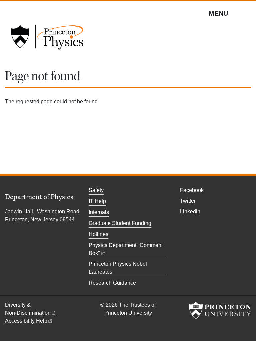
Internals (99, 212)
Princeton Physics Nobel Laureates (118, 268)
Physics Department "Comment (126, 249)
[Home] (47, 39)
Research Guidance (112, 283)
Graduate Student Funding (120, 223)
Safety (96, 190)
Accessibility (26, 321)
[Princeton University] (220, 310)
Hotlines (98, 234)
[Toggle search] (247, 13)
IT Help (97, 201)
